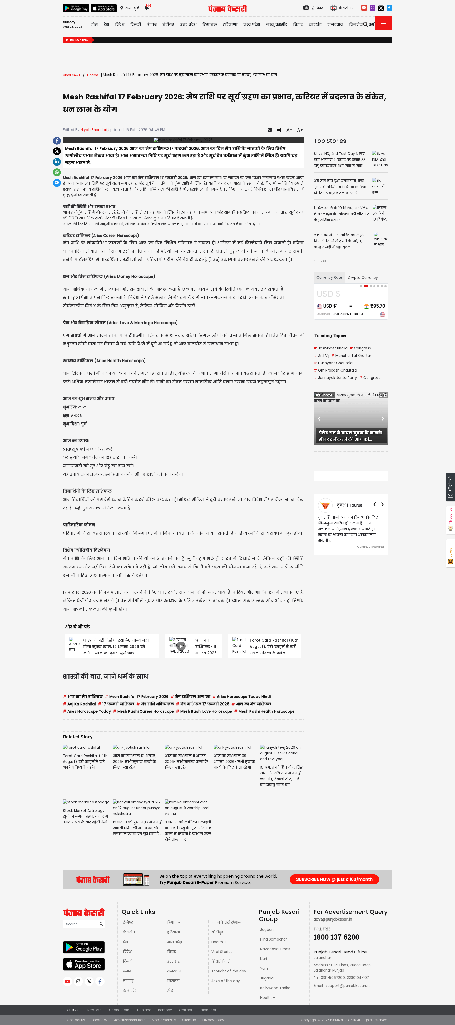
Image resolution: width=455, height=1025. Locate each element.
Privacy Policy (213, 1020)
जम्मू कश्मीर (276, 24)
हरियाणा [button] (230, 24)
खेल (170, 990)
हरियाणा (173, 932)
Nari (263, 958)
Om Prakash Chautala (335, 370)
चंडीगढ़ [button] (168, 24)
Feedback (99, 1020)
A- (289, 130)
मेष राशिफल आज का (190, 696)
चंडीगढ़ (128, 980)
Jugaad (267, 978)
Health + (218, 941)
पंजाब (127, 971)
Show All (320, 261)
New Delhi (94, 1010)
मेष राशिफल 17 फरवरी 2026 (202, 704)
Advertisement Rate (129, 1020)
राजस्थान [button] (335, 24)
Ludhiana (143, 1010)
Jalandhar (207, 1010)
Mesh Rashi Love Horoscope (204, 711)
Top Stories (330, 141)
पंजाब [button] (152, 24)
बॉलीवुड (217, 932)
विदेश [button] (120, 24)
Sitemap (189, 1020)
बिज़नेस (173, 980)
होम (94, 24)
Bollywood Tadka (275, 988)
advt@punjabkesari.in (333, 919)
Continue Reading (370, 546)
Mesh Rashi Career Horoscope (143, 711)
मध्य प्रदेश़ (251, 24)
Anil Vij (321, 355)
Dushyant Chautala (333, 363)
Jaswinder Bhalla (331, 348)
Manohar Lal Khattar (351, 355)
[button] (319, 418)
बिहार (298, 24)
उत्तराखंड (173, 961)
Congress (360, 348)
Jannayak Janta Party (335, 377)
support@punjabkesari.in (348, 985)
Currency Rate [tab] (329, 277)
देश (125, 941)
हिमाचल (173, 922)
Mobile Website (164, 1020)
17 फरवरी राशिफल (116, 704)
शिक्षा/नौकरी (221, 961)
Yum (264, 968)
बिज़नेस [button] (356, 24)
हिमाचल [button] (209, 24)
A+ (300, 130)
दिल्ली (135, 24)
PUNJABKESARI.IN (343, 1020)
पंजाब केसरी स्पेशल (226, 922)
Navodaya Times (275, 949)
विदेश (127, 951)
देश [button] (106, 24)
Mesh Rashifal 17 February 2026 (137, 696)
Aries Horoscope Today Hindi (241, 696)
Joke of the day (225, 980)
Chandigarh (119, 1010)
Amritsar (185, 1010)
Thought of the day (228, 971)
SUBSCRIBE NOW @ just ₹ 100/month (334, 879)
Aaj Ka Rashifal (79, 704)
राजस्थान (174, 971)
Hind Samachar (273, 939)
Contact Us (76, 1020)
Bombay (165, 1010)
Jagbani (267, 929)
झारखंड (315, 24)
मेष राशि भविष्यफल (155, 704)
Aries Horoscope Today (87, 711)
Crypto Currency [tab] (363, 277)
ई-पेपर (128, 922)
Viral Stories (222, 951)
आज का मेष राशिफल (83, 696)
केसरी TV (130, 932)
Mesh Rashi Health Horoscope (264, 711)
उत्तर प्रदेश (188, 24)
